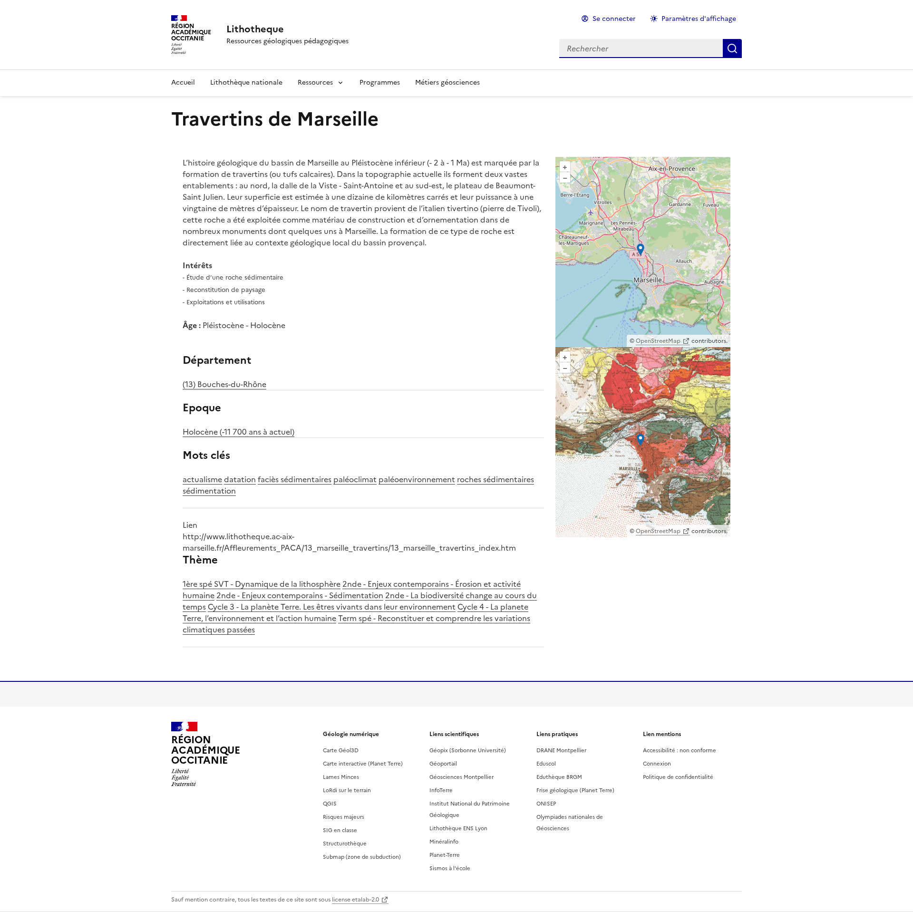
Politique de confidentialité (678, 777)
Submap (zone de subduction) (362, 857)
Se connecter (614, 19)
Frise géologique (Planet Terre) (575, 790)
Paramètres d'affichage (698, 19)
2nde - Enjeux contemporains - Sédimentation (299, 595)
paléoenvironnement (417, 479)
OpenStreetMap (658, 341)
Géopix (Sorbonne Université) (467, 750)
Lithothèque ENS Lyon (458, 828)
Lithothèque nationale (246, 82)
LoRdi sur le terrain (347, 790)
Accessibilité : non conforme (679, 750)
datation (240, 479)
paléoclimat (355, 479)
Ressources (315, 82)
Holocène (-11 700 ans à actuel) (238, 431)
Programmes (379, 82)
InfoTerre (441, 790)
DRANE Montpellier (561, 750)
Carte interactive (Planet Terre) (363, 763)
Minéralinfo (443, 841)
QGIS (330, 803)
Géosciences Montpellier (461, 777)
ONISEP (546, 803)
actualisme (202, 479)
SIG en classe (340, 830)
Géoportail (443, 763)
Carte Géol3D (341, 750)
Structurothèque (345, 843)
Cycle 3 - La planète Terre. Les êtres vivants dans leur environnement (332, 606)
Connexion (657, 763)
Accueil (183, 82)
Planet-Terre (444, 855)
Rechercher (732, 48)
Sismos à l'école (449, 868)
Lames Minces (341, 777)
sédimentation (209, 490)
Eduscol (546, 763)
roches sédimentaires (495, 479)
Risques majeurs (343, 817)
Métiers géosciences (447, 82)
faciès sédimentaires (294, 479)
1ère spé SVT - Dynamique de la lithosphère (261, 584)
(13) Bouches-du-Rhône (224, 384)
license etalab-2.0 (355, 899)
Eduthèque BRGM (559, 777)
